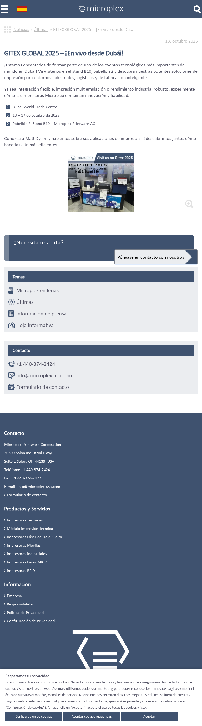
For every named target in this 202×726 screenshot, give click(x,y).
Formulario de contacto (42, 387)
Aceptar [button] (149, 716)
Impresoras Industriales (27, 553)
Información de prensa (41, 313)
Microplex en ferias (37, 290)
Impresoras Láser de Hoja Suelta (34, 536)
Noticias (21, 29)
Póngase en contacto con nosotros (151, 257)
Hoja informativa (35, 325)
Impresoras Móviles (24, 545)
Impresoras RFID (21, 570)
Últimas (41, 29)
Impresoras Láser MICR (27, 562)
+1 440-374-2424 (35, 364)
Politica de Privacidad (25, 612)
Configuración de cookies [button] (34, 716)
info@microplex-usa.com (44, 375)
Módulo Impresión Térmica (30, 528)
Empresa (14, 595)
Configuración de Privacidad (31, 620)
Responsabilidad (20, 604)
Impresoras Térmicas (25, 520)
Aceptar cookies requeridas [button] (92, 716)
